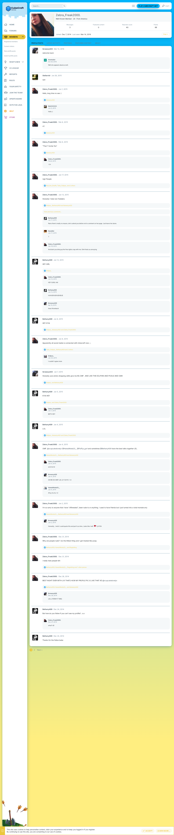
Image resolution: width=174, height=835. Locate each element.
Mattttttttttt (52, 106)
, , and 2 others (60, 185)
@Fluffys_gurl (82, 449)
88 (156, 27)
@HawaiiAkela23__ (69, 449)
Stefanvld (46, 75)
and (54, 382)
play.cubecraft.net (148, 6)
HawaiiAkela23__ (54, 487)
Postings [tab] (68, 43)
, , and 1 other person (66, 567)
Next (39, 650)
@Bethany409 (105, 449)
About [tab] (98, 43)
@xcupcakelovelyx (54, 449)
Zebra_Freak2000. (49, 89)
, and (59, 205)
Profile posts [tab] (37, 43)
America (84, 19)
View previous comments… (53, 212)
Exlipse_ (51, 356)
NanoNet (51, 231)
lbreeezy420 (47, 49)
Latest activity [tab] (53, 43)
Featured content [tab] (83, 43)
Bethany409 (52, 218)
